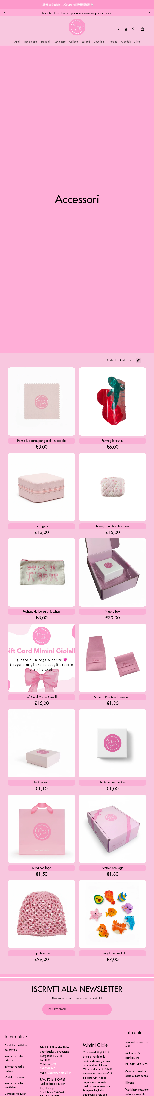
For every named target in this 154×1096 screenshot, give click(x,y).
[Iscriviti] (106, 1009)
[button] (126, 360)
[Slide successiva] (150, 13)
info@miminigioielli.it (58, 1072)
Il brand (129, 1082)
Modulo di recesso (15, 1077)
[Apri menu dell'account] (126, 29)
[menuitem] (137, 42)
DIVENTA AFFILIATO (136, 1064)
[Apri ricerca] (118, 29)
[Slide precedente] (4, 13)
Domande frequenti (15, 1093)
